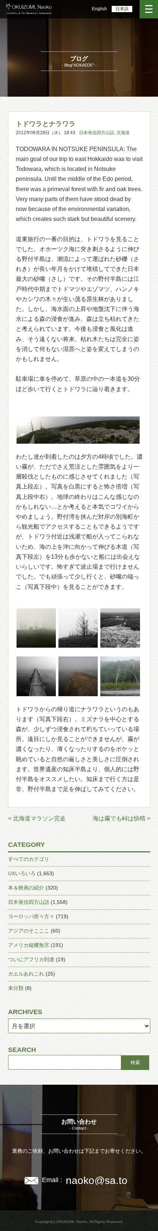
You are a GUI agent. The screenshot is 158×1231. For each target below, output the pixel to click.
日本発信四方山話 (96, 132)
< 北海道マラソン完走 (37, 818)
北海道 (123, 132)
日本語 (122, 8)
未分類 (16, 988)
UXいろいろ (22, 873)
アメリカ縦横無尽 (28, 945)
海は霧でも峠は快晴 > (121, 818)
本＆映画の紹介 (26, 888)
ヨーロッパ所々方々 (31, 916)
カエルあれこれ (26, 974)
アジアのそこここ (28, 931)
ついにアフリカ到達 (31, 959)
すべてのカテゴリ (28, 859)
